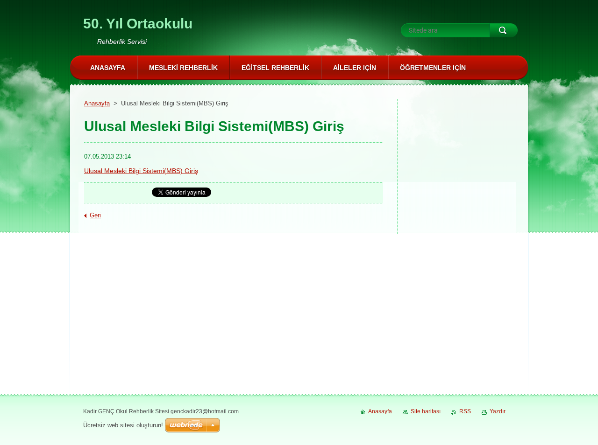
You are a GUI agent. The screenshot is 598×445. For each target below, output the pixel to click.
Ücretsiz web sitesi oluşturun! (123, 425)
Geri (95, 215)
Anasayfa (97, 103)
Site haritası (426, 411)
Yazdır (497, 411)
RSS (465, 411)
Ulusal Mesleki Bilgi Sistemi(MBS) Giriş (141, 170)
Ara (504, 30)
